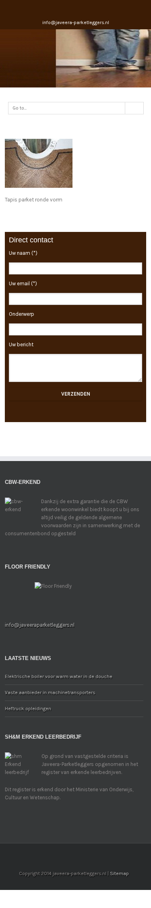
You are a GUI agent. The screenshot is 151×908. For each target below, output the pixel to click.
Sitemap (119, 873)
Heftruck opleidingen (28, 708)
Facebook (66, 7)
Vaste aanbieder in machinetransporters (50, 692)
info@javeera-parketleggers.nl (75, 22)
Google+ (82, 7)
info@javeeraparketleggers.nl (39, 625)
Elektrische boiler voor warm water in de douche (58, 676)
